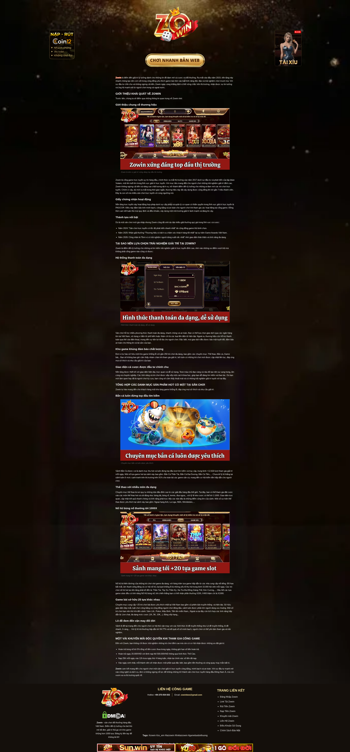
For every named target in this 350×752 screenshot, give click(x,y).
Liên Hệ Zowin (227, 721)
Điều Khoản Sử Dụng (230, 726)
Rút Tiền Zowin (227, 706)
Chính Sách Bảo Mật (230, 730)
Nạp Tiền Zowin (227, 711)
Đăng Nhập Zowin (229, 697)
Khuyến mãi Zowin (229, 716)
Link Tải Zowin (227, 701)
